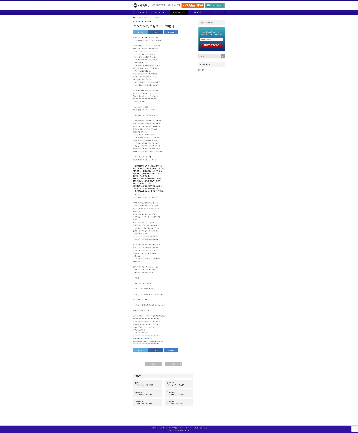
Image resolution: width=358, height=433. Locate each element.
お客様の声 (197, 12)
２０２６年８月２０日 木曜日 (144, 403)
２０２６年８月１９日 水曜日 (175, 403)
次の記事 (173, 364)
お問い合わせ (203, 428)
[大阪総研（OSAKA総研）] (141, 5)
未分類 (139, 17)
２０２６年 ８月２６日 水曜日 (144, 385)
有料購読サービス (179, 12)
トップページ (142, 12)
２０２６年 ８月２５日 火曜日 (175, 385)
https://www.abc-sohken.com (152, 341)
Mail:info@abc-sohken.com (142, 338)
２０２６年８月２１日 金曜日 (175, 394)
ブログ (215, 12)
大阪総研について (161, 12)
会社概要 (195, 428)
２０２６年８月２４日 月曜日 (144, 394)
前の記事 (153, 364)
